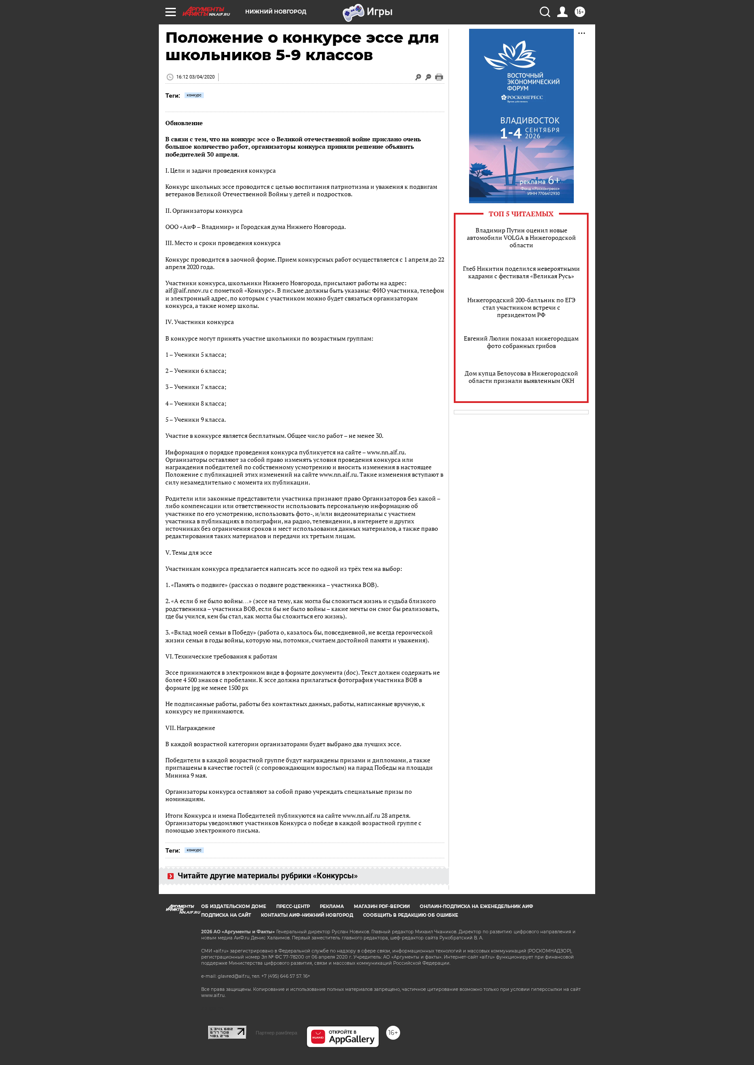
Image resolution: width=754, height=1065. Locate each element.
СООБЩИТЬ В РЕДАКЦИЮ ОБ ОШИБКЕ (410, 915)
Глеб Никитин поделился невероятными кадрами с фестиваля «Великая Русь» (521, 272)
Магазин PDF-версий (382, 906)
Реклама (332, 906)
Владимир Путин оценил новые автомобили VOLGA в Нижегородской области (521, 237)
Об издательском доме (233, 906)
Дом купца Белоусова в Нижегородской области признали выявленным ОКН (521, 376)
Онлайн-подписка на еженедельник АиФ (476, 906)
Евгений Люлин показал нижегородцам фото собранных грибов (521, 342)
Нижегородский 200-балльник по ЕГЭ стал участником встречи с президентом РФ (521, 307)
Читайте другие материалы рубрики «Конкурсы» (267, 875)
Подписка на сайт (226, 915)
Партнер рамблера (276, 1032)
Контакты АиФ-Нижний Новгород (307, 915)
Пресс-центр (293, 906)
